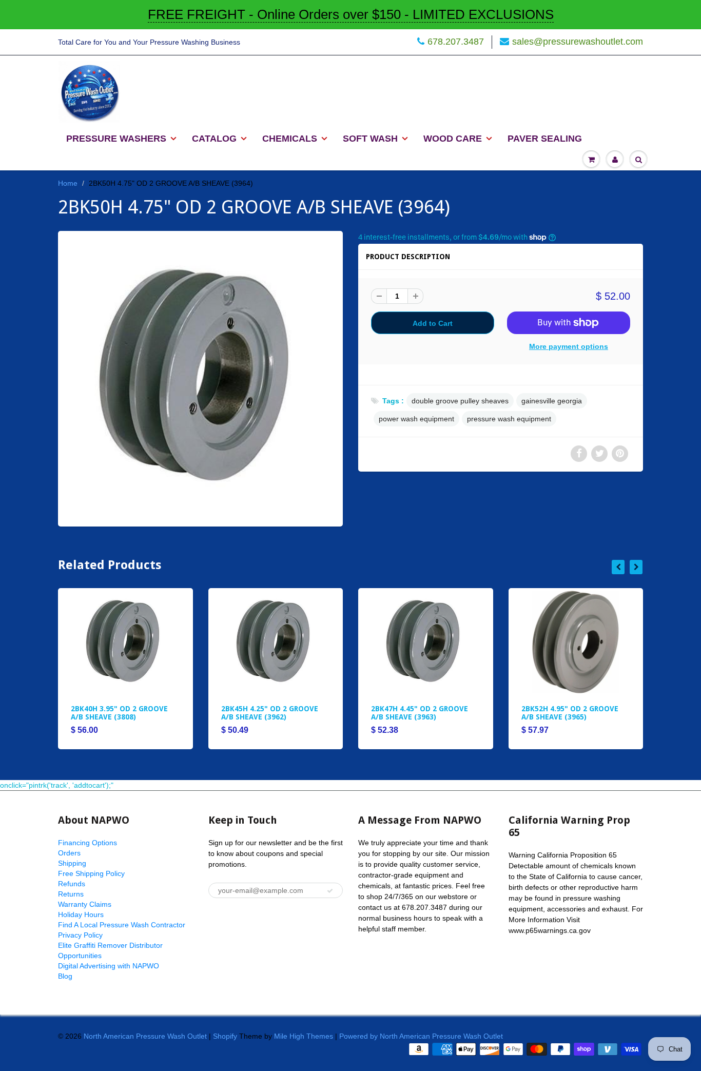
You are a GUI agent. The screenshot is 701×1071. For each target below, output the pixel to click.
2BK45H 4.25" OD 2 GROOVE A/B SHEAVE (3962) (269, 713)
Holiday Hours (81, 914)
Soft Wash (370, 138)
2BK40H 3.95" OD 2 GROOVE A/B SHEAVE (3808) (119, 713)
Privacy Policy (80, 935)
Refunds (71, 884)
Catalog (214, 138)
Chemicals (289, 138)
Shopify (225, 1036)
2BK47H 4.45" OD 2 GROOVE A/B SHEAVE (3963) (419, 713)
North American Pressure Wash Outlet (145, 1036)
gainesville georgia (551, 401)
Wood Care (452, 138)
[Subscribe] (330, 891)
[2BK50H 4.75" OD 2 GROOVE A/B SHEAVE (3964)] (200, 377)
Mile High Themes (303, 1036)
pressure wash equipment (509, 419)
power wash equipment (416, 419)
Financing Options (87, 843)
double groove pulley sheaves (460, 401)
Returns (71, 894)
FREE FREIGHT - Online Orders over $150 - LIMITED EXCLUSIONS (351, 14)
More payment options (568, 346)
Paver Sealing (545, 138)
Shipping (72, 863)
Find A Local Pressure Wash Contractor (121, 925)
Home (67, 183)
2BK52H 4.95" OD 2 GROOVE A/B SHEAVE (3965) (569, 713)
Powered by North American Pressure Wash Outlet (421, 1036)
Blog (65, 976)
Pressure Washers (116, 138)
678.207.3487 (455, 41)
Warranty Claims (84, 904)
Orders (69, 853)
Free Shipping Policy (91, 873)
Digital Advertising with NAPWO (108, 966)
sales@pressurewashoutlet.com (577, 41)
